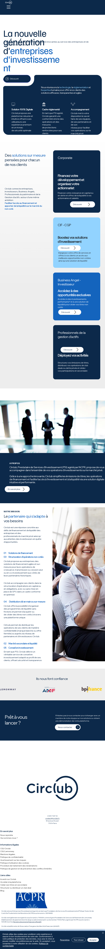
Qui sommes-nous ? (9, 838)
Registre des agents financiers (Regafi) (27, 922)
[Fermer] (102, 933)
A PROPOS (14, 463)
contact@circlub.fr (52, 818)
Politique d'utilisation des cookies (14, 863)
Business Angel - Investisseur (69, 282)
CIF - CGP (64, 225)
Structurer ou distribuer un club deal (15, 888)
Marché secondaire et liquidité (22, 643)
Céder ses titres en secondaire (13, 885)
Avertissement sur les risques (13, 860)
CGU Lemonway (7, 851)
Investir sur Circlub (8, 879)
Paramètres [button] (65, 940)
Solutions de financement (20, 553)
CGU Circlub (5, 848)
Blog (2, 891)
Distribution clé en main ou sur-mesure (27, 601)
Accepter (93, 940)
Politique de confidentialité (11, 857)
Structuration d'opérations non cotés (26, 557)
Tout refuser (79, 940)
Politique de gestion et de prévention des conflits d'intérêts (26, 869)
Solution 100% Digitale (22, 109)
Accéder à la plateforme (10, 882)
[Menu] (9, 7)
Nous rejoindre (6, 835)
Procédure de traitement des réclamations (18, 866)
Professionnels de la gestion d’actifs (72, 335)
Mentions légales (7, 854)
